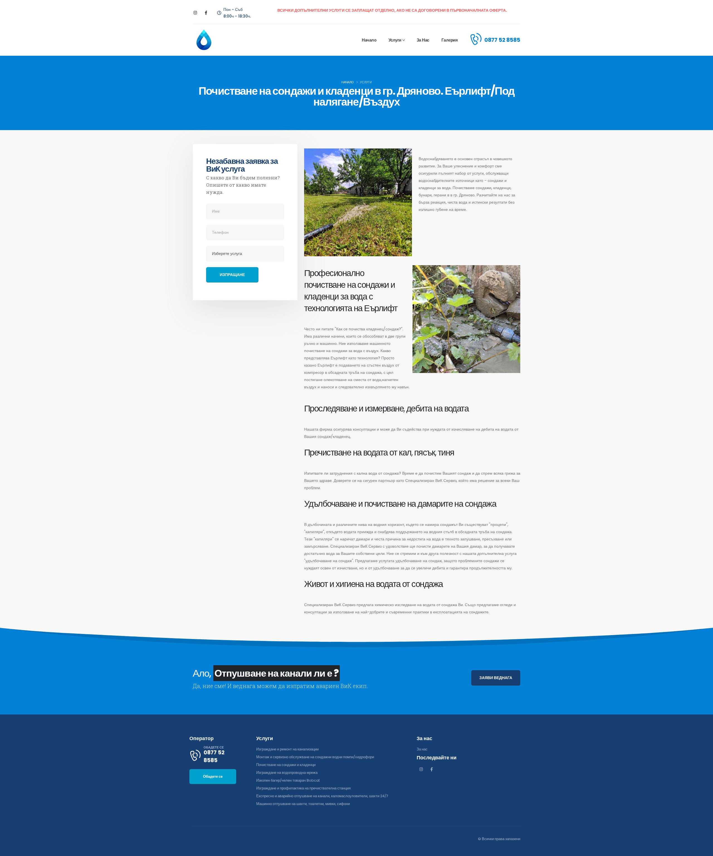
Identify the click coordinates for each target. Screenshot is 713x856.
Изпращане (232, 274)
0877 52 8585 (502, 40)
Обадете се (213, 776)
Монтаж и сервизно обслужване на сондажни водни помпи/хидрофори (315, 757)
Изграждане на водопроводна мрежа (287, 772)
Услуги (395, 40)
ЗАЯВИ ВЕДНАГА (495, 678)
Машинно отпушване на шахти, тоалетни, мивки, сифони (303, 803)
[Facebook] (206, 13)
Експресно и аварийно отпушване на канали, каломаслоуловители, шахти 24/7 (322, 796)
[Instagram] (195, 13)
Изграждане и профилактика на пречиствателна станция (303, 788)
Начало (369, 40)
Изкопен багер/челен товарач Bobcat (288, 780)
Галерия (449, 40)
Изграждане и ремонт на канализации (287, 749)
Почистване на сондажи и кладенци (286, 764)
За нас (423, 40)
